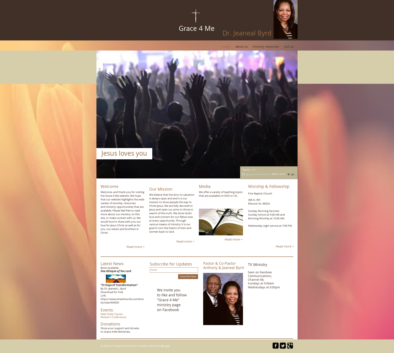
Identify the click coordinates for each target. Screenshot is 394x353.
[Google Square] (290, 346)
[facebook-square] (276, 346)
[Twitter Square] (283, 346)
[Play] (243, 174)
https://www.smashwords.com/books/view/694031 (122, 300)
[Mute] (289, 174)
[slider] (293, 175)
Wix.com (165, 345)
